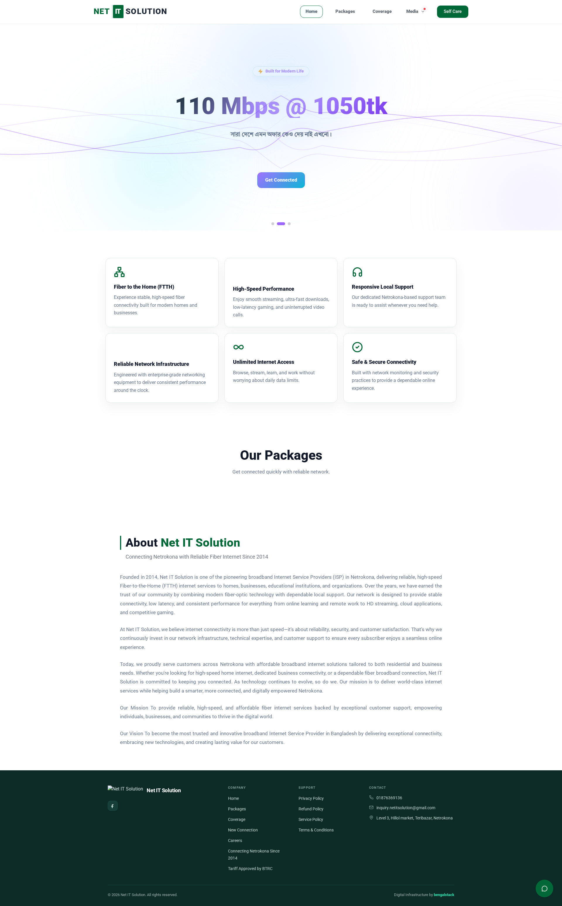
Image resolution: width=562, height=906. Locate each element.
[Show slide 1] (272, 223)
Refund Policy (311, 809)
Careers (235, 840)
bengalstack (444, 895)
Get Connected (281, 180)
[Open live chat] (544, 888)
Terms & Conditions (316, 830)
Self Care (453, 11)
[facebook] (113, 806)
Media (412, 11)
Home (311, 11)
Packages (345, 11)
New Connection (243, 830)
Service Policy (311, 819)
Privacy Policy (311, 798)
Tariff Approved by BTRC (250, 868)
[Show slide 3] (289, 223)
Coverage (382, 11)
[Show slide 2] (281, 223)
